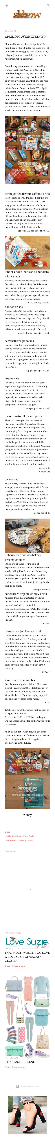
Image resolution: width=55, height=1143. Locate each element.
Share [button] (7, 832)
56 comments (18, 966)
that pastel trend (20, 1062)
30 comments (18, 1067)
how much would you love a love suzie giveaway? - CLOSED (27, 957)
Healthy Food (26, 840)
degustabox (17, 836)
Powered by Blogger (29, 1086)
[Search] (48, 5)
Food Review (29, 836)
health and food (12, 840)
